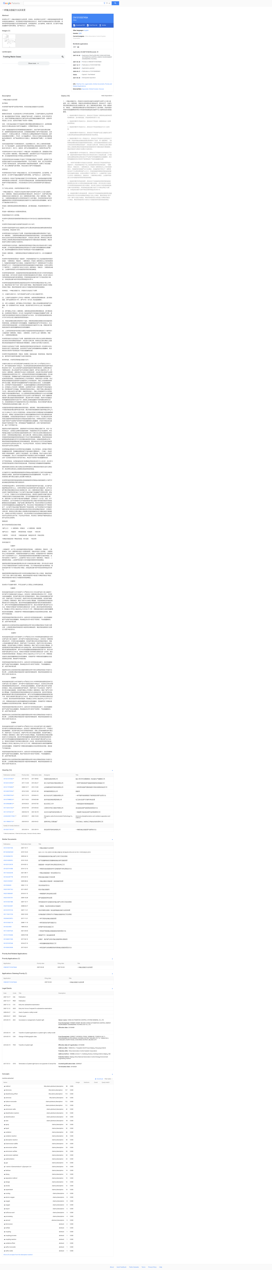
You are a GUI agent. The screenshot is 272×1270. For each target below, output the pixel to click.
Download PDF (80, 25)
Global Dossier (93, 89)
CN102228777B (8, 877)
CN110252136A (8, 808)
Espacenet (85, 89)
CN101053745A (8, 848)
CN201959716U (8, 889)
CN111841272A (8, 914)
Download (99, 1079)
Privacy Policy (152, 1267)
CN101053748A (8, 902)
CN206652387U (8, 918)
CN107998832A (8, 799)
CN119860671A (8, 821)
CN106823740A (8, 939)
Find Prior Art (93, 25)
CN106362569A (8, 947)
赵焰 (80, 33)
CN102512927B (8, 864)
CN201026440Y (8, 906)
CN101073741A (8, 910)
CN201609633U (8, 860)
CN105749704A (8, 943)
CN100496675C (8, 856)
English (86, 30)
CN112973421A (8, 812)
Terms (143, 1267)
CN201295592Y (8, 881)
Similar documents (98, 84)
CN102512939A (8, 783)
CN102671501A (8, 829)
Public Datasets (134, 1267)
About (112, 1267)
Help (160, 1267)
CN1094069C (7, 885)
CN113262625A (8, 873)
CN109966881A (8, 803)
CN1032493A (7, 926)
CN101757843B (8, 787)
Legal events (88, 84)
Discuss (101, 89)
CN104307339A (8, 791)
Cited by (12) (80, 84)
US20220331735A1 (10, 816)
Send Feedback (121, 1267)
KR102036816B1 (8, 852)
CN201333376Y (8, 897)
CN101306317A (8, 922)
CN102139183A (8, 779)
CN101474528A (8, 935)
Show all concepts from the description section (18, 1254)
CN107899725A (8, 795)
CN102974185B (8, 868)
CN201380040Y (8, 893)
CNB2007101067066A (10, 967)
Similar (103, 25)
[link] (7, 1086)
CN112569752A (8, 931)
